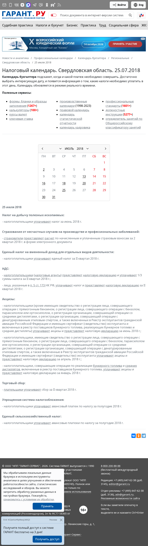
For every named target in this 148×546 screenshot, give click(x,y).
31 (53, 197)
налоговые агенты (48, 275)
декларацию (109, 331)
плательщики (13, 390)
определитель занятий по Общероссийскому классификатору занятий (124, 123)
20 (84, 183)
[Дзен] (22, 5)
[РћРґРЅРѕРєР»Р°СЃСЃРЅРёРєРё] (138, 436)
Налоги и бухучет (50, 25)
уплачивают (42, 222)
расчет (49, 238)
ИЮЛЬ (69, 149)
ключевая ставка (21, 119)
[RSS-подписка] (59, 5)
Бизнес (72, 25)
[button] (141, 15)
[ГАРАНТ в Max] (28, 5)
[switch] (53, 15)
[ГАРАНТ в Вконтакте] (16, 5)
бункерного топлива (107, 366)
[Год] (87, 148)
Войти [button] (121, 5)
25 (64, 190)
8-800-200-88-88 (110, 466)
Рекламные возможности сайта (120, 498)
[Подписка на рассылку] (4, 5)
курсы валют (18, 114)
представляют (34, 238)
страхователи (13, 238)
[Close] (61, 520)
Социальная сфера (124, 25)
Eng (141, 5)
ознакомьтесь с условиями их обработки (28, 499)
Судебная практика (17, 25)
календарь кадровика (75, 127)
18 (64, 183)
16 (43, 183)
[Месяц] (60, 148)
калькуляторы (19, 110)
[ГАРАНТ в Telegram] (34, 5)
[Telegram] (144, 436)
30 (43, 197)
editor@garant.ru (119, 484)
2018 (80, 149)
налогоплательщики (18, 275)
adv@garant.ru (124, 494)
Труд (102, 25)
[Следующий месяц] (105, 148)
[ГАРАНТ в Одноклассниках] (47, 5)
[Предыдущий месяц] (42, 148)
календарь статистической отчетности (71, 118)
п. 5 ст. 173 (37, 285)
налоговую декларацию (99, 275)
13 (84, 176)
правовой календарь (74, 110)
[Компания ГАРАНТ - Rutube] (53, 5)
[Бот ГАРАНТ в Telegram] (41, 5)
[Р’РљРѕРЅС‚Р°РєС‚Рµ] (133, 436)
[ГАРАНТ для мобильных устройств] (10, 5)
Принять (47, 506)
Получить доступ (47, 539)
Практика (88, 25)
